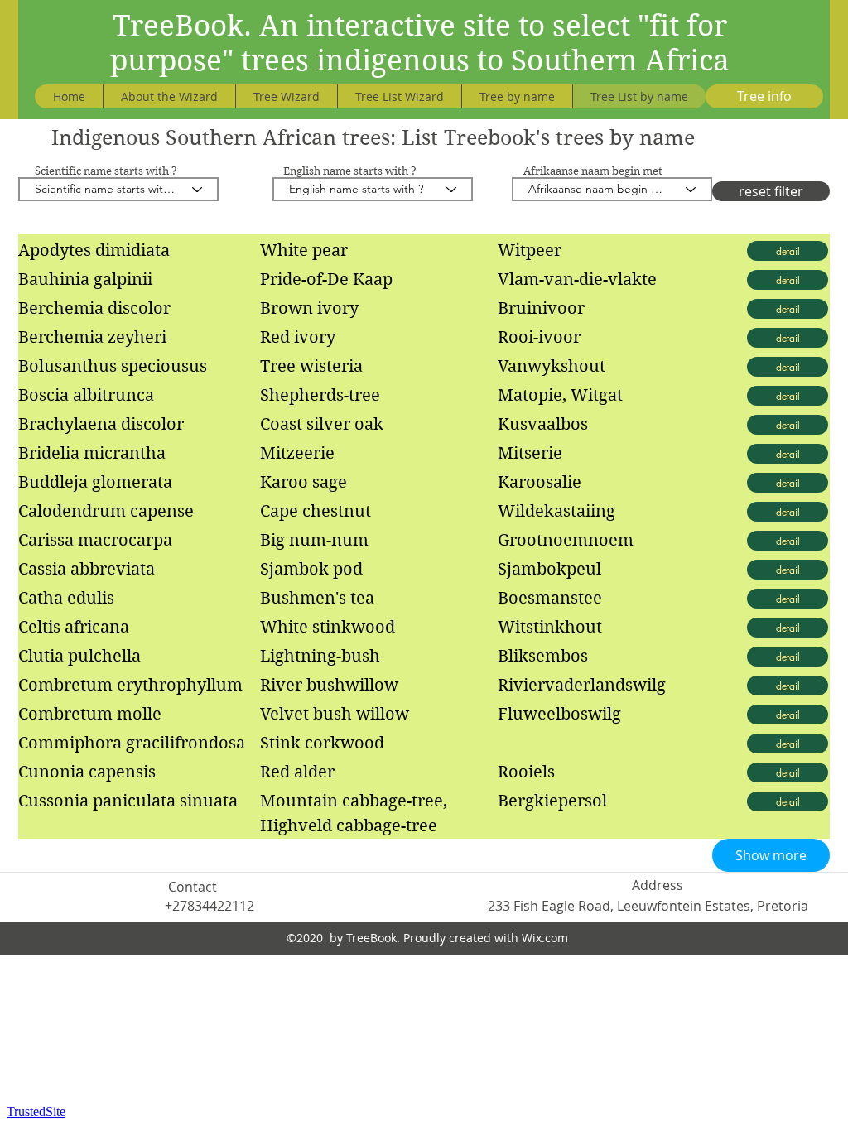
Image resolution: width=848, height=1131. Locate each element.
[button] (771, 855)
